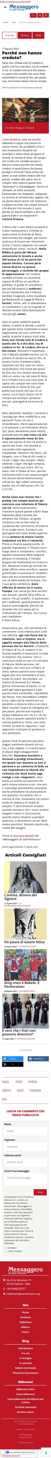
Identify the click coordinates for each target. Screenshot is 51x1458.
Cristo (6, 1090)
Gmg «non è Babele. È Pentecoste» (22, 984)
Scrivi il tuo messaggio (16, 1171)
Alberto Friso (28, 991)
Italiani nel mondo (25, 1367)
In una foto (25, 1363)
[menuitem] (25, 1318)
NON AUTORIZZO (15, 1251)
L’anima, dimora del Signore (20, 897)
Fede (14, 22)
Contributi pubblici (25, 1442)
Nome (7, 1124)
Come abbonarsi (25, 1394)
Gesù (20, 1090)
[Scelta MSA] (5, 7)
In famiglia (25, 1358)
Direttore (25, 1317)
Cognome (9, 1139)
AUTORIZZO (11, 1248)
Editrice (25, 1327)
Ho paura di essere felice (24, 942)
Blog (25, 1341)
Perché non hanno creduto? (30, 22)
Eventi (25, 1332)
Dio (4, 1099)
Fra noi (10, 35)
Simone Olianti (29, 946)
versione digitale (23, 835)
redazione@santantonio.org (23, 1293)
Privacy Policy (29, 1429)
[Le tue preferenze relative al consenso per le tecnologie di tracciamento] (46, 1453)
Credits (19, 1429)
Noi (25, 1305)
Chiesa (25, 35)
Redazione (25, 1322)
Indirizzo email (12, 1155)
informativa (14, 1224)
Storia (25, 1312)
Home (6, 22)
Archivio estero (25, 1412)
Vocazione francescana (26, 1372)
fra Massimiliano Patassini (17, 906)
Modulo (29, 1437)
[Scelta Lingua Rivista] (46, 15)
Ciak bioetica (25, 1348)
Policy (21, 1437)
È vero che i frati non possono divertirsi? (19, 1032)
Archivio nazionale (25, 1407)
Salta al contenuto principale (15, 1)
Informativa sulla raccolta (11, 1456)
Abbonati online (25, 1389)
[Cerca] (40, 15)
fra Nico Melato (27, 1039)
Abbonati (25, 1382)
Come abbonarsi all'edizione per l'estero (26, 1401)
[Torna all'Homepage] (24, 7)
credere (35, 1090)
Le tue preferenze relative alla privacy (22, 1452)
